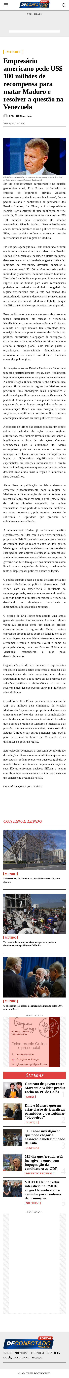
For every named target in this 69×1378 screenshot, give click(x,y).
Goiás (30, 1096)
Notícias (32, 1203)
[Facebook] (6, 131)
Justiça (32, 1122)
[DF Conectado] (6, 116)
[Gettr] (37, 131)
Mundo (13, 52)
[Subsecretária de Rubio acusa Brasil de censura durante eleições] (34, 850)
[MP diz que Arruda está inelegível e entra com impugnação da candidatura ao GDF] (12, 1162)
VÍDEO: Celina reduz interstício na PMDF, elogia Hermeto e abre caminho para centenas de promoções (43, 1190)
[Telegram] (29, 131)
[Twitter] (14, 131)
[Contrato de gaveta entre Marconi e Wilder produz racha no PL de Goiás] (12, 1090)
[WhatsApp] (22, 131)
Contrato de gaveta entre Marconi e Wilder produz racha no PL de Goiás (45, 1088)
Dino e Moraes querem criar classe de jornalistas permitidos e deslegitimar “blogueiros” (45, 1111)
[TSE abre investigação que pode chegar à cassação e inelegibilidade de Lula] (12, 1137)
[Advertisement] (34, 23)
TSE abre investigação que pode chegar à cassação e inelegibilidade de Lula (45, 1137)
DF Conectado (24, 116)
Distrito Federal (39, 1173)
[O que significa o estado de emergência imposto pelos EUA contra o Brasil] (34, 977)
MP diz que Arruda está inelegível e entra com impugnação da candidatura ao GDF (44, 1162)
